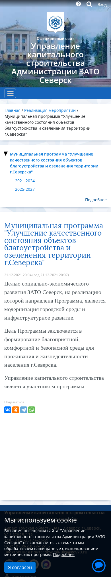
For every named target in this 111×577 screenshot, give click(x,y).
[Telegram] (23, 409)
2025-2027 (25, 189)
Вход (102, 4)
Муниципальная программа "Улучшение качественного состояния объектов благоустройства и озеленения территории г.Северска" (54, 163)
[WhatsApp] (31, 409)
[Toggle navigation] (10, 93)
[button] (99, 565)
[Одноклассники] (15, 409)
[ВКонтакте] (7, 409)
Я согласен (20, 567)
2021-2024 (25, 180)
